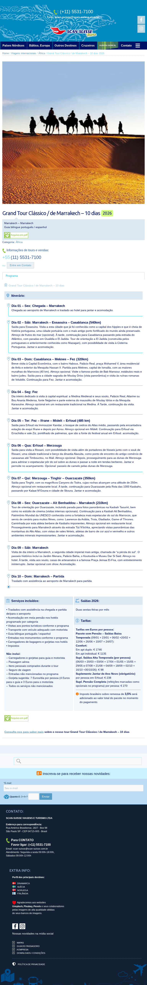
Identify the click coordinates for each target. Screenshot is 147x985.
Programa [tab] (12, 275)
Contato (135, 45)
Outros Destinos (66, 45)
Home (5, 53)
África (41, 53)
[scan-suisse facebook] (141, 20)
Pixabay (28, 906)
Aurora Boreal (112, 45)
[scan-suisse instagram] (141, 28)
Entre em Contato (20, 265)
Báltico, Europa (39, 45)
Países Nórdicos (13, 45)
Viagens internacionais (23, 53)
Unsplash (17, 906)
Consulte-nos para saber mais (24, 731)
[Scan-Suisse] (73, 34)
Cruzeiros (88, 45)
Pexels (37, 906)
